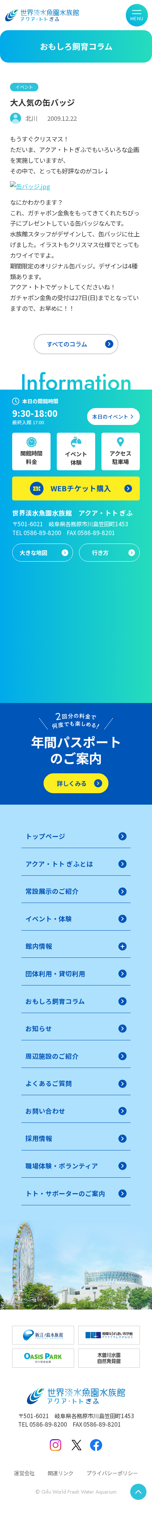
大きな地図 (33, 552)
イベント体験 (76, 458)
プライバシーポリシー (112, 1473)
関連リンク (60, 1473)
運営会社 (24, 1473)
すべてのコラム (66, 344)
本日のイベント (110, 416)
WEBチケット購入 (81, 488)
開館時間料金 (31, 457)
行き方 (100, 552)
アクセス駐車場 (120, 457)
